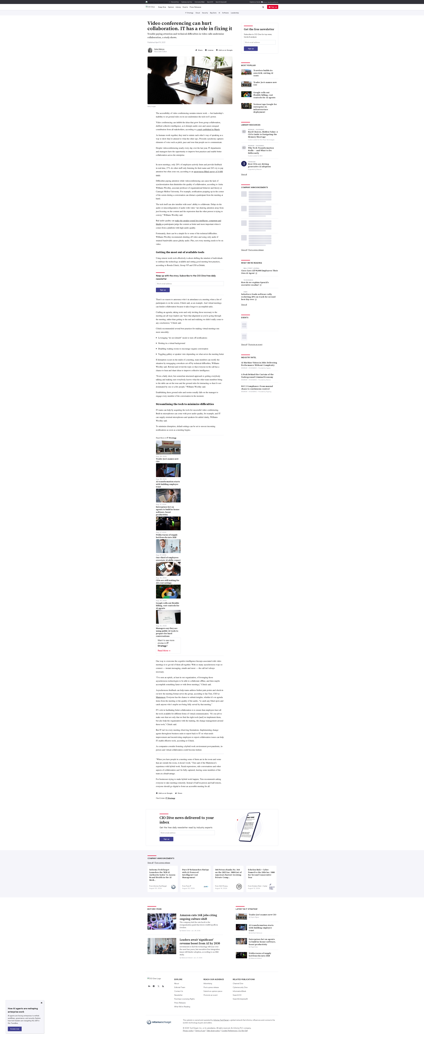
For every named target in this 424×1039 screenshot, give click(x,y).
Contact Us (178, 991)
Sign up (274, 7)
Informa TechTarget (221, 1020)
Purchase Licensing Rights (184, 999)
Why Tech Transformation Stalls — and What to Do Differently (261, 150)
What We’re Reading (182, 1006)
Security (205, 13)
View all (244, 174)
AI (219, 13)
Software (225, 13)
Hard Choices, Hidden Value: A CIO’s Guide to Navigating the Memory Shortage (263, 134)
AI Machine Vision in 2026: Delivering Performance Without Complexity (259, 364)
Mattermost (160, 697)
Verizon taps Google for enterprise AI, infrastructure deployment (265, 108)
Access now (14, 1029)
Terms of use (200, 1031)
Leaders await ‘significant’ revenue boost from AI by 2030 (200, 941)
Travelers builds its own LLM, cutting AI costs (263, 73)
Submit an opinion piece (212, 991)
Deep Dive (162, 7)
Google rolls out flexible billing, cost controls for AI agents (264, 95)
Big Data (213, 13)
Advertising (207, 983)
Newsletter (178, 995)
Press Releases (195, 7)
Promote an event (255, 344)
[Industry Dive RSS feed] (163, 986)
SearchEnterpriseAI (221, 2)
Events (185, 7)
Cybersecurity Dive (186, 2)
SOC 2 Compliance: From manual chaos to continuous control (257, 387)
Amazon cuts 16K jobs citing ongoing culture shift (198, 917)
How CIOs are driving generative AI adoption (259, 165)
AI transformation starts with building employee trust (261, 928)
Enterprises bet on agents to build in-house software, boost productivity (262, 942)
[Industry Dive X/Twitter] (158, 986)
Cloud (198, 13)
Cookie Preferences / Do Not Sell (234, 1031)
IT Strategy (189, 13)
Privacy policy (188, 1031)
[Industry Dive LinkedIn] (149, 986)
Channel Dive (175, 2)
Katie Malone (159, 49)
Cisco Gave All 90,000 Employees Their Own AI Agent (259, 271)
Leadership (235, 13)
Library (178, 7)
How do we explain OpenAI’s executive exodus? (255, 283)
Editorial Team (179, 987)
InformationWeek (199, 2)
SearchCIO (210, 2)
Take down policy (213, 1031)
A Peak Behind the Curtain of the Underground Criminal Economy (257, 375)
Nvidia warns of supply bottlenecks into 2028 (260, 954)
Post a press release (256, 250)
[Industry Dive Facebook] (153, 986)
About (176, 983)
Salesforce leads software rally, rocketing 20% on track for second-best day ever (258, 297)
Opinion (171, 7)
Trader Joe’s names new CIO (265, 83)
